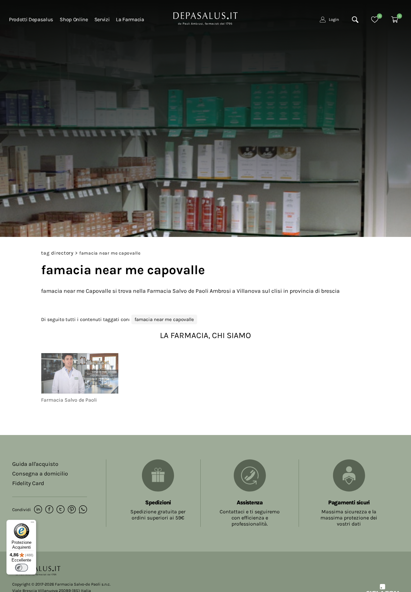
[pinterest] (72, 509)
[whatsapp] (83, 509)
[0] (374, 19)
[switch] (21, 567)
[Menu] (32, 523)
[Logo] (205, 18)
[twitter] (61, 509)
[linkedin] (38, 509)
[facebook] (49, 509)
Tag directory (57, 253)
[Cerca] (355, 19)
